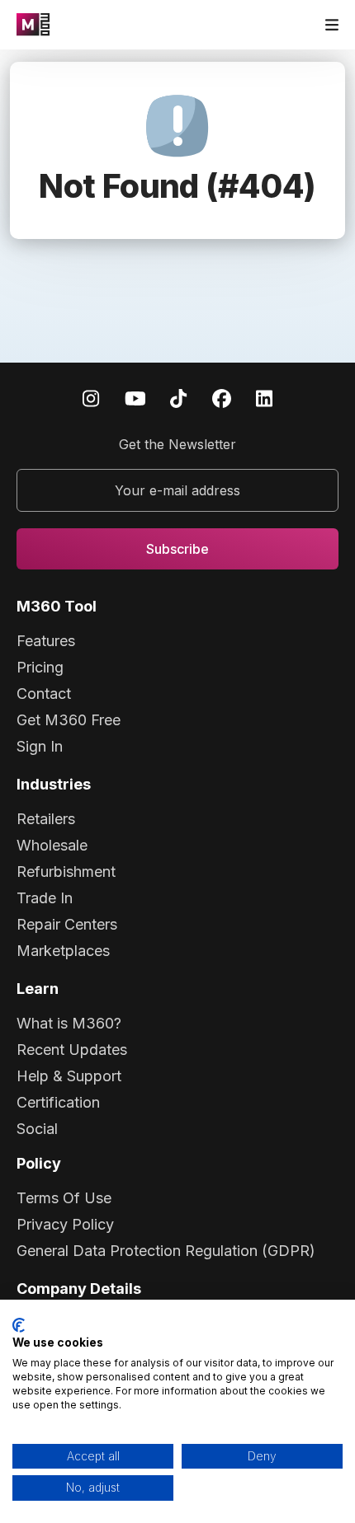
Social (37, 1128)
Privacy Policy (65, 1224)
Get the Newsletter (177, 444)
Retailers (46, 818)
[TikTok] (178, 397)
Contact (44, 693)
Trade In (45, 898)
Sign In (40, 746)
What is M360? (69, 1023)
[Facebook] (221, 397)
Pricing (40, 667)
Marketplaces (63, 950)
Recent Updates (72, 1049)
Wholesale (52, 845)
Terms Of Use (64, 1198)
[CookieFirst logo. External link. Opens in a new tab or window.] (18, 1325)
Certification (58, 1102)
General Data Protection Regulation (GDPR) (166, 1250)
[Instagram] (91, 397)
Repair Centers (67, 924)
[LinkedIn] (264, 397)
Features (46, 640)
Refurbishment (66, 871)
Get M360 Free (69, 720)
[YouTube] (135, 397)
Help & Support (69, 1076)
